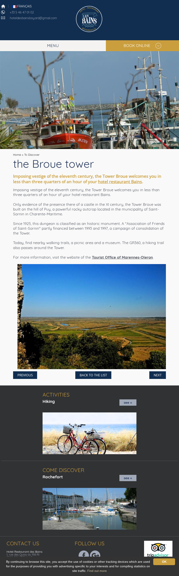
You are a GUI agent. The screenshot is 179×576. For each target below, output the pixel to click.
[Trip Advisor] (161, 550)
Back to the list (93, 375)
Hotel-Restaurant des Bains (24, 551)
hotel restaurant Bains (120, 181)
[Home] (3, 6)
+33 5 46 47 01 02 (22, 12)
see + (128, 402)
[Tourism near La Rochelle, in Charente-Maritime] (89, 18)
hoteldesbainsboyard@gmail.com (33, 18)
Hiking (49, 401)
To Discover (32, 154)
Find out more (97, 571)
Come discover (63, 470)
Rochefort (53, 476)
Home (17, 154)
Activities (56, 394)
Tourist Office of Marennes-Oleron (122, 257)
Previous (25, 375)
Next (158, 375)
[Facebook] (84, 555)
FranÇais (24, 6)
